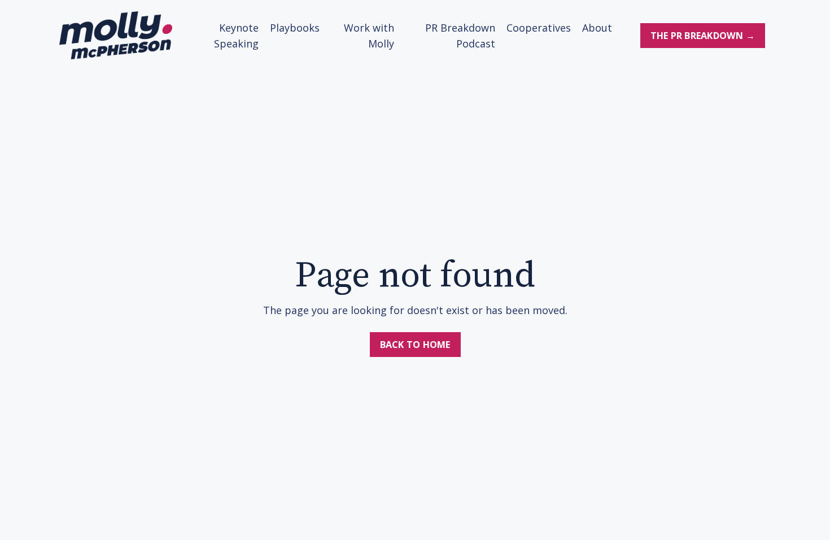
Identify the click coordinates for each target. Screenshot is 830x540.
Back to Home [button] (415, 344)
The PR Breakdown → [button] (702, 35)
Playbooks (295, 27)
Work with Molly (369, 36)
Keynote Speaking (236, 36)
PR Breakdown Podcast (460, 36)
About (597, 27)
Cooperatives (538, 27)
